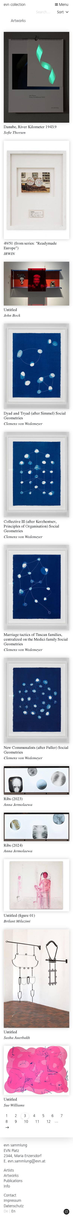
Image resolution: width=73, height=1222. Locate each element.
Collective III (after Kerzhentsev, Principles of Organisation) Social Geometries (31, 527)
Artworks (11, 1176)
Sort (61, 12)
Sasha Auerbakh (17, 1038)
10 (26, 1122)
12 (48, 1122)
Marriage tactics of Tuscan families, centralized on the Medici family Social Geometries (36, 640)
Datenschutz (14, 1206)
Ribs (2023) (13, 799)
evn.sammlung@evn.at (26, 1161)
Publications (13, 1181)
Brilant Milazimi (17, 922)
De (6, 1212)
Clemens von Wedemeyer (23, 424)
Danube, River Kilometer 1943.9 (30, 127)
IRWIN (9, 254)
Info (7, 1187)
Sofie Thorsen (15, 133)
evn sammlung (15, 1146)
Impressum (12, 1201)
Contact (10, 1196)
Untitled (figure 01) (19, 916)
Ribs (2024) (13, 846)
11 (37, 1122)
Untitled (10, 310)
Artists (9, 1171)
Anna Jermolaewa (18, 805)
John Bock (12, 316)
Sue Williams (14, 1106)
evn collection (14, 5)
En (13, 1212)
